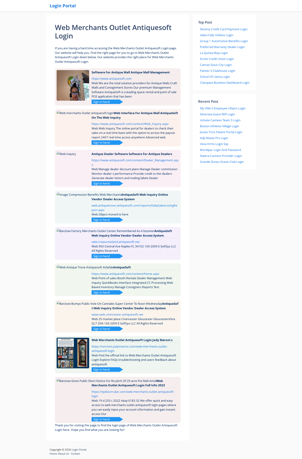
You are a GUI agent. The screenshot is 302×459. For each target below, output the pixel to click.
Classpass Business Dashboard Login (224, 83)
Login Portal (63, 6)
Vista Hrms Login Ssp (214, 144)
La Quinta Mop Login (214, 53)
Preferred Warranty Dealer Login (222, 47)
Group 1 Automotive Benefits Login (224, 41)
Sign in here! (101, 102)
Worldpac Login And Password (220, 150)
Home (53, 453)
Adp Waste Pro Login (214, 138)
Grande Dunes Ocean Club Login (222, 162)
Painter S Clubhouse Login (217, 71)
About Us (63, 453)
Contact (75, 453)
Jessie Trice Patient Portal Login (221, 132)
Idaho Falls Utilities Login (216, 35)
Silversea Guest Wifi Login (217, 114)
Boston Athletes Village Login (219, 126)
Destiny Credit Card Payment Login (223, 29)
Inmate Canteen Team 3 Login (220, 120)
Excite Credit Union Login (217, 59)
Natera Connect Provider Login (221, 156)
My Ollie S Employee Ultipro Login (223, 108)
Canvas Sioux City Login (216, 65)
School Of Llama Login (215, 77)
